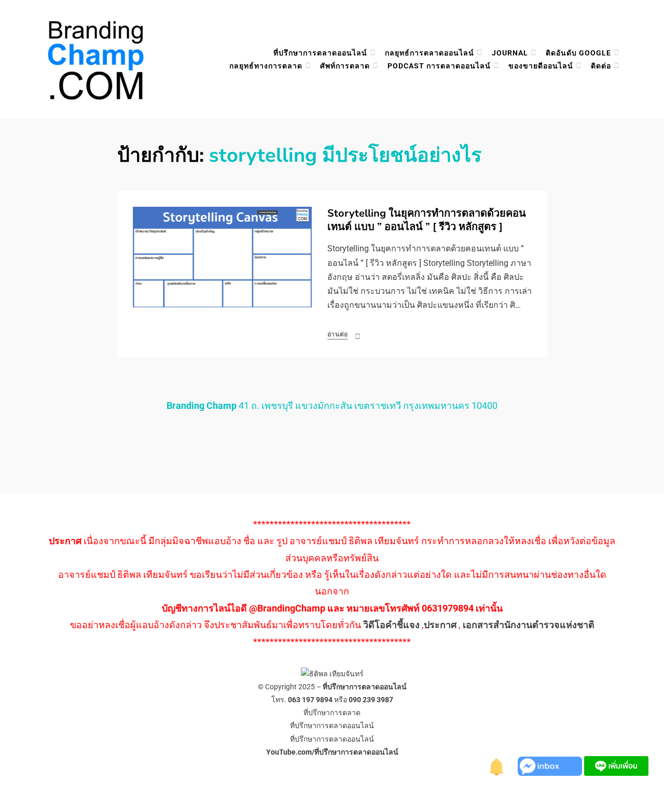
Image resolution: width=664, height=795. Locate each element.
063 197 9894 (310, 699)
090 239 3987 (371, 699)
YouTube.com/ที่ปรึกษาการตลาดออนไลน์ (332, 752)
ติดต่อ (601, 66)
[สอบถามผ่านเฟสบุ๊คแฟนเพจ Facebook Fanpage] (551, 765)
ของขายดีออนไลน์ (540, 66)
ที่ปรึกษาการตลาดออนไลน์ (320, 53)
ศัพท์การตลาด (345, 66)
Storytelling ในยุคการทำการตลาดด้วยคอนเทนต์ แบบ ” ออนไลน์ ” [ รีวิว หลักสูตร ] (426, 220)
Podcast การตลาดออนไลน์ (439, 66)
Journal (510, 53)
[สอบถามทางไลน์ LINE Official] (616, 765)
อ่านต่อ (338, 334)
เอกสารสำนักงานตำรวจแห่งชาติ (528, 624)
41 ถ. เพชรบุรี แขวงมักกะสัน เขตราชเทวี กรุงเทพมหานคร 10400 (332, 405)
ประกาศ (440, 624)
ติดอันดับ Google (578, 53)
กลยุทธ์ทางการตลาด (265, 66)
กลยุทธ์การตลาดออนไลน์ (429, 53)
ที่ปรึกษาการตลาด (332, 712)
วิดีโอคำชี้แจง (391, 624)
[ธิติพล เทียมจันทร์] (497, 765)
